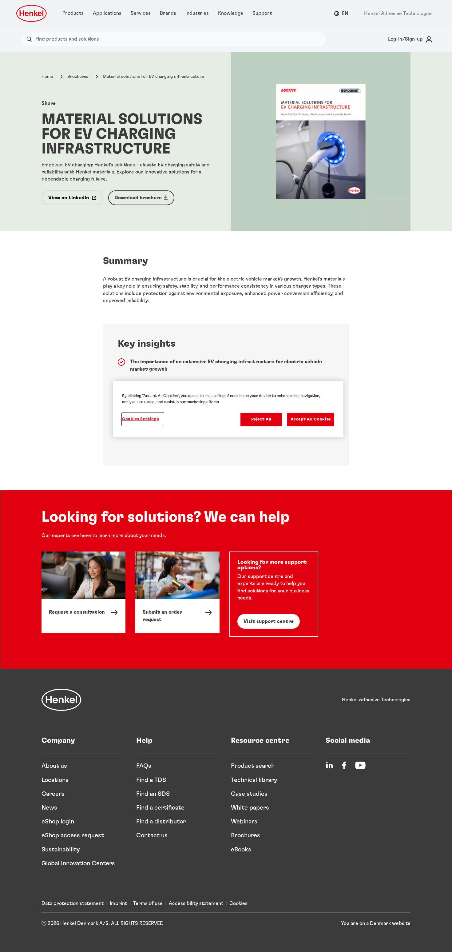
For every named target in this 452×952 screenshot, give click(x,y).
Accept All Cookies (311, 419)
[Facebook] (344, 765)
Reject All (261, 419)
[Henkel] (61, 700)
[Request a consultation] (83, 592)
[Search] (30, 39)
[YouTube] (360, 765)
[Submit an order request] (177, 592)
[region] (228, 409)
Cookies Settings (140, 419)
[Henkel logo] (32, 13)
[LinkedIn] (329, 765)
